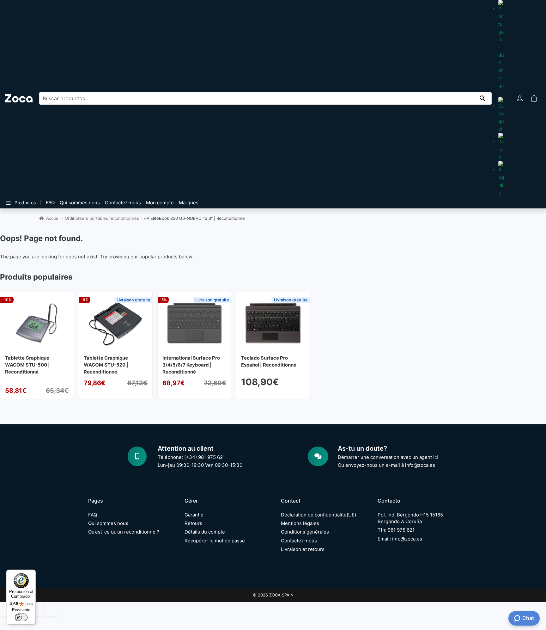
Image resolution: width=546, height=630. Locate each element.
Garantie (194, 515)
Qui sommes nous (80, 203)
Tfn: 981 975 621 (396, 530)
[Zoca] (19, 98)
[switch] (21, 617)
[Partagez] (36, 609)
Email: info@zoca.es (400, 539)
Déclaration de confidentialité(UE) (318, 515)
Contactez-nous (123, 203)
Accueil (53, 218)
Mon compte (160, 203)
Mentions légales (300, 523)
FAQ (50, 203)
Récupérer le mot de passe (215, 541)
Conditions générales (305, 532)
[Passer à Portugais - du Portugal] (501, 48)
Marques (188, 203)
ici (435, 457)
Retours (193, 523)
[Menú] (32, 573)
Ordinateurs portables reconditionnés (102, 218)
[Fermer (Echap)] (50, 609)
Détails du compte (205, 532)
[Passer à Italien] (501, 147)
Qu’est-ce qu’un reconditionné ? (123, 532)
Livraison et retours (303, 549)
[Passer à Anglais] (501, 179)
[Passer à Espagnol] (501, 115)
